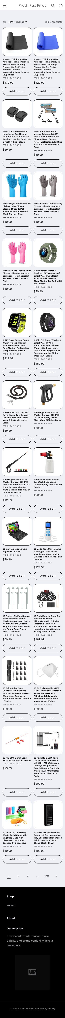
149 (46, 876)
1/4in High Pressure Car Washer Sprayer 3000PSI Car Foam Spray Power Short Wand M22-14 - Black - (48, 416)
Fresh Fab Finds (26, 1009)
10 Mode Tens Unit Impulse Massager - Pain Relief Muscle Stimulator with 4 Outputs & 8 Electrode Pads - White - (48, 554)
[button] (4, 5)
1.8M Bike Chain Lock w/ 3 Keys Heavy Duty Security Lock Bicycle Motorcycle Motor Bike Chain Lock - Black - (16, 417)
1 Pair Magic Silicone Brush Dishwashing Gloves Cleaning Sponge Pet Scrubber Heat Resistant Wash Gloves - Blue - (17, 208)
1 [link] (9, 876)
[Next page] (56, 876)
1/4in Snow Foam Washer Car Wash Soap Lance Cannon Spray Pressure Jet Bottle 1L (48, 483)
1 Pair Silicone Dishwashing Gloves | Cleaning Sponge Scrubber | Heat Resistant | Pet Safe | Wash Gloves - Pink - (17, 276)
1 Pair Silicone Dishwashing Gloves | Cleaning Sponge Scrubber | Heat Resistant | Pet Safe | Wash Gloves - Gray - (48, 208)
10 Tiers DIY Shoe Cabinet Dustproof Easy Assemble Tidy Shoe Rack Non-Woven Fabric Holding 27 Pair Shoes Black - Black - (48, 838)
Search (11, 905)
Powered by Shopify (45, 1009)
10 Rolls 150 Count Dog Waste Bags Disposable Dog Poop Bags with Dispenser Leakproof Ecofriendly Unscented (15, 838)
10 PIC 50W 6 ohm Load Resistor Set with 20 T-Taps (17, 759)
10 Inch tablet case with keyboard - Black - (15, 550)
